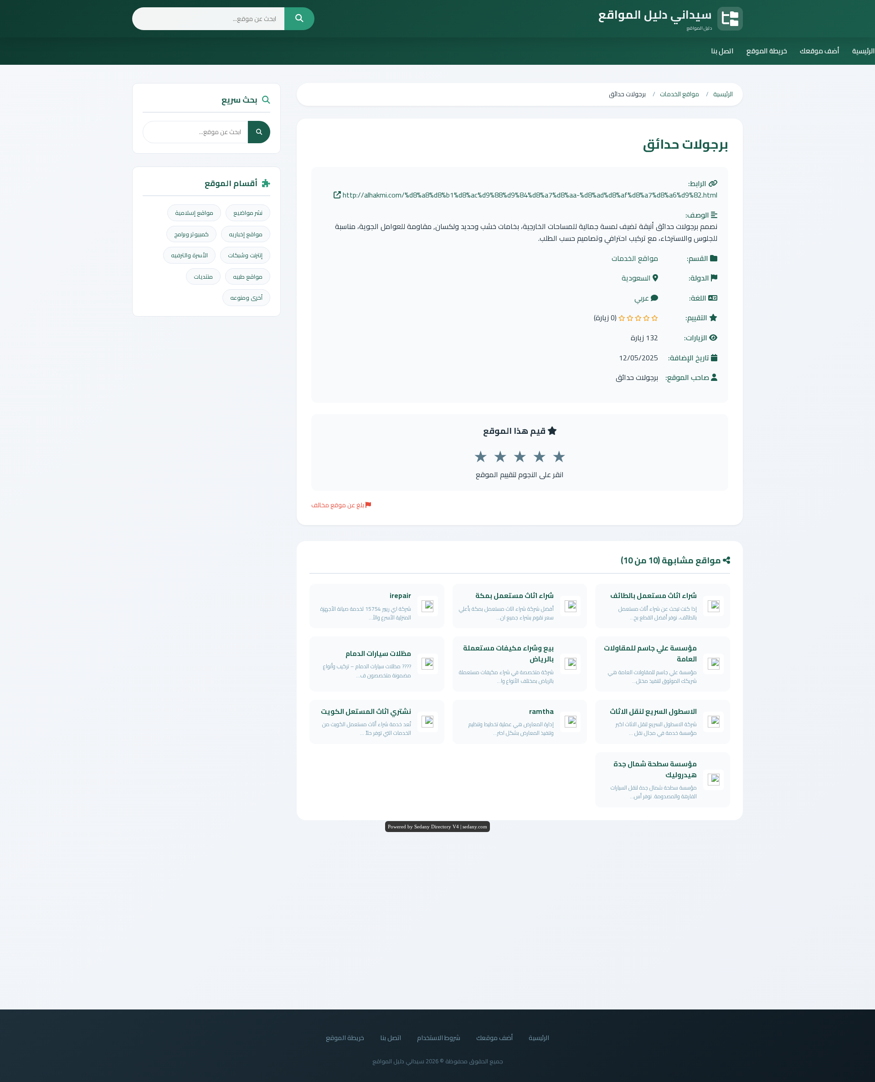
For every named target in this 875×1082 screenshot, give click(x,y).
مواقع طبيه (247, 276)
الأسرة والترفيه (189, 255)
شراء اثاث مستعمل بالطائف (653, 595)
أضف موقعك (819, 50)
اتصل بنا (722, 50)
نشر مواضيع (247, 212)
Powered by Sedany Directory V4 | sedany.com (437, 826)
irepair (400, 595)
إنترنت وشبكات (245, 255)
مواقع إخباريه (245, 234)
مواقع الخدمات (635, 259)
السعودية (637, 278)
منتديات (203, 276)
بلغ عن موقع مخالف (338, 505)
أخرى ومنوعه (246, 297)
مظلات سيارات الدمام (378, 653)
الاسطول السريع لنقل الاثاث (653, 711)
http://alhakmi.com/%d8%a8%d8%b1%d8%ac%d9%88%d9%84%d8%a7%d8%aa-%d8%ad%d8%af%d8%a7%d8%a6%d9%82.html (529, 195)
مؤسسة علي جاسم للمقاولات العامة (650, 653)
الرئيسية (863, 50)
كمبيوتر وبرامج (191, 234)
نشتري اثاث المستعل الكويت (366, 711)
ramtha (541, 711)
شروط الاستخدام (438, 1037)
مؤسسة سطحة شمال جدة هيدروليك (655, 769)
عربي (642, 298)
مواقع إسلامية (194, 212)
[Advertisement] (437, 918)
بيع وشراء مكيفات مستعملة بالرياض (508, 653)
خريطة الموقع (766, 50)
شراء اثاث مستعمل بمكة (514, 595)
